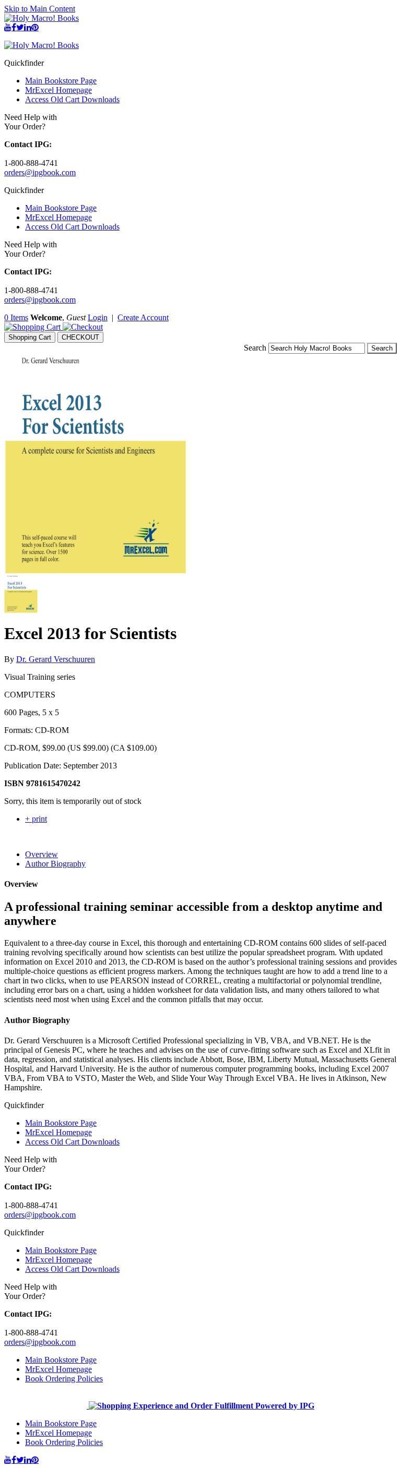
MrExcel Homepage (58, 90)
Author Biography (55, 863)
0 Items (16, 317)
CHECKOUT (80, 337)
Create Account (143, 317)
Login (98, 317)
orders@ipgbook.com (40, 172)
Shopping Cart (29, 337)
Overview (41, 854)
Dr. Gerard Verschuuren (55, 659)
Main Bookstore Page (61, 80)
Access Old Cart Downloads (72, 99)
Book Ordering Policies (64, 1378)
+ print (36, 818)
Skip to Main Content (39, 8)
